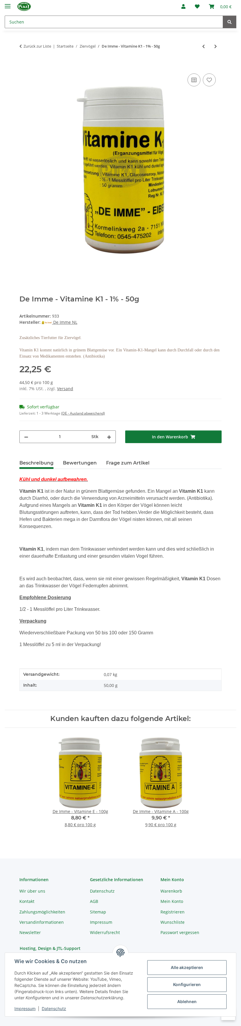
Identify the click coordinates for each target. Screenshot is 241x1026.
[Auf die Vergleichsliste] (194, 79)
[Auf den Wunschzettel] (209, 79)
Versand (65, 388)
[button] (183, 6)
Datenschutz (54, 1008)
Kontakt (26, 901)
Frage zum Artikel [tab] (128, 463)
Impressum (25, 1008)
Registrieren (172, 912)
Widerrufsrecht (105, 932)
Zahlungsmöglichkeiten (42, 912)
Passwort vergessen (179, 932)
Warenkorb (171, 891)
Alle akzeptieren (187, 967)
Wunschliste (172, 922)
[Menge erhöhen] (109, 437)
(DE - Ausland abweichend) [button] (83, 413)
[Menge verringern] (26, 437)
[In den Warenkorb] (24, 65)
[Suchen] (229, 22)
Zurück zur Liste (37, 46)
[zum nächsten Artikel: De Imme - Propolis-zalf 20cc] (216, 46)
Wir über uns (32, 891)
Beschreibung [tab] (36, 463)
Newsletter (30, 932)
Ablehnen (187, 1001)
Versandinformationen (41, 922)
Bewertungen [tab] (80, 463)
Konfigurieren (187, 984)
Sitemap (98, 912)
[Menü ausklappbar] (8, 3)
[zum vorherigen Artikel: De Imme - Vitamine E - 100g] (204, 46)
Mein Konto (171, 901)
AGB (94, 901)
